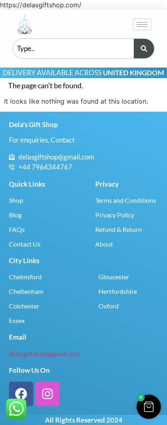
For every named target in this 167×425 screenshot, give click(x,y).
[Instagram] (47, 394)
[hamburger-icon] (142, 24)
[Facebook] (21, 394)
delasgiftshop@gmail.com (44, 353)
